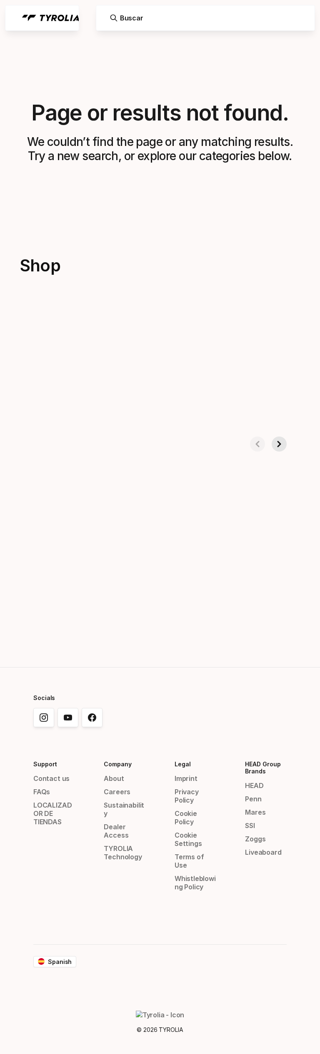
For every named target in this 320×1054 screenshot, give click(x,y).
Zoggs (255, 839)
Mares (255, 812)
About (114, 778)
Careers (117, 792)
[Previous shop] (257, 444)
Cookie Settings (188, 839)
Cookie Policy (186, 817)
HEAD (254, 785)
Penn (253, 799)
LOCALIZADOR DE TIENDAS (52, 813)
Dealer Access (116, 831)
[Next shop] (279, 444)
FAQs (41, 792)
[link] (43, 717)
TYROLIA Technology (123, 852)
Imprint (186, 778)
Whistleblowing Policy (195, 882)
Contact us (51, 778)
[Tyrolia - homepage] (51, 18)
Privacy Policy (187, 796)
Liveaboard (263, 852)
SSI (250, 825)
